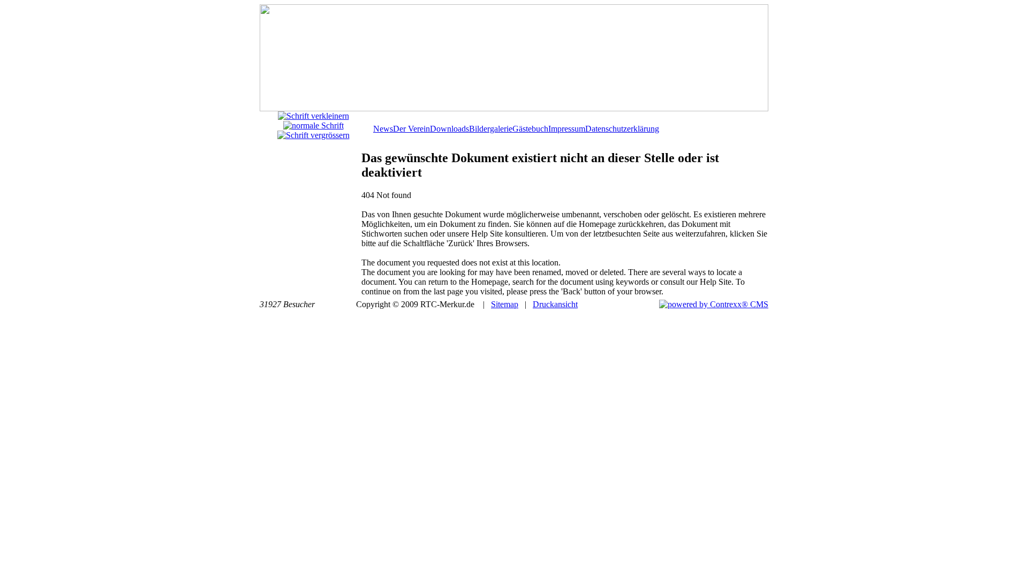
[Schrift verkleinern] (313, 115)
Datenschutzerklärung (622, 128)
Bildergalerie (490, 128)
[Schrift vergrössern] (313, 135)
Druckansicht (555, 304)
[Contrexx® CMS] (713, 304)
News (383, 128)
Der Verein (411, 128)
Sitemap (504, 304)
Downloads (449, 128)
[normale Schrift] (313, 125)
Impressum (566, 128)
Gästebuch (530, 128)
